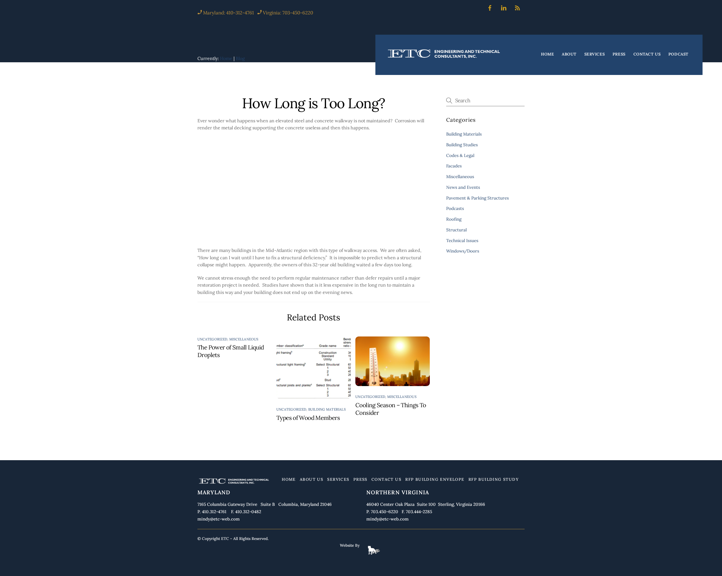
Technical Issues (462, 240)
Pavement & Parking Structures (477, 198)
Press (619, 54)
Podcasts (455, 208)
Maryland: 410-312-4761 (228, 13)
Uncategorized (212, 339)
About (569, 54)
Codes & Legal (460, 155)
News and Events (463, 187)
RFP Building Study (493, 479)
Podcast (678, 54)
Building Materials (327, 409)
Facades (454, 166)
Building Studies (462, 144)
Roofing (453, 219)
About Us (311, 479)
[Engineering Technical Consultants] (444, 58)
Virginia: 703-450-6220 (288, 13)
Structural (456, 229)
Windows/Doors (462, 251)
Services (594, 54)
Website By (350, 545)
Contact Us (647, 54)
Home (547, 54)
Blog (240, 58)
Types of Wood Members (308, 418)
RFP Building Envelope (434, 479)
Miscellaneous (244, 339)
